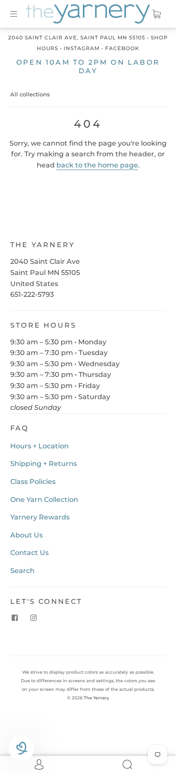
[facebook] (14, 618)
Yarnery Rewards (40, 517)
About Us (26, 535)
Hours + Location (39, 446)
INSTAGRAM (82, 48)
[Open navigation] (19, 13)
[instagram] (33, 618)
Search (22, 571)
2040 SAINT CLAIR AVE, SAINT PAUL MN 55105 (76, 37)
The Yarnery (96, 698)
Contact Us (29, 553)
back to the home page (97, 165)
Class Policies (33, 482)
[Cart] (156, 13)
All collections (30, 94)
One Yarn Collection (44, 499)
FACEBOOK (122, 48)
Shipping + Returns (43, 464)
